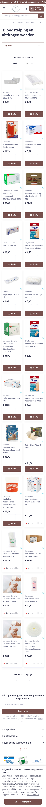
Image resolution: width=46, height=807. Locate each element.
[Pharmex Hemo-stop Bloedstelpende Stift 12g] (34, 179)
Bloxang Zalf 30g (9, 245)
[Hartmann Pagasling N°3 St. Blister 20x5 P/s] (34, 485)
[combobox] (20, 15)
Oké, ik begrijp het (23, 802)
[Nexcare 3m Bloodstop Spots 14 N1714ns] (34, 329)
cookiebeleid (33, 795)
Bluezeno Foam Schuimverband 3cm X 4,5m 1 (11, 450)
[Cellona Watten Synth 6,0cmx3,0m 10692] (12, 629)
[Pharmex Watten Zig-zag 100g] (34, 280)
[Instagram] (25, 749)
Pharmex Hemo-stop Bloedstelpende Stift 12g (33, 196)
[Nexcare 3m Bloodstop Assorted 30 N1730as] (34, 231)
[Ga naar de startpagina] (16, 8)
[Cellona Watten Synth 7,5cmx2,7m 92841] (12, 584)
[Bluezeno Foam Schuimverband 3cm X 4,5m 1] (12, 433)
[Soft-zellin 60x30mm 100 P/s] (34, 130)
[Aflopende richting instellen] (32, 64)
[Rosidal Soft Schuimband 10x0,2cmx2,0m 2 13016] (12, 179)
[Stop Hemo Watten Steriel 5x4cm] (12, 130)
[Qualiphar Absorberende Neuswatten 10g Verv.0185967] (12, 485)
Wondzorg (30, 22)
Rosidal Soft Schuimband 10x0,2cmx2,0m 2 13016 (12, 196)
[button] (23, 45)
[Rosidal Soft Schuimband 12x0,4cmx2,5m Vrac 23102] (34, 629)
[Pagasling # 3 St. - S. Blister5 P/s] (12, 280)
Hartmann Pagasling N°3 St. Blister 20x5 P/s (33, 502)
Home (4, 22)
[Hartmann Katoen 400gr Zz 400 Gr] (34, 584)
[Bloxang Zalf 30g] (12, 231)
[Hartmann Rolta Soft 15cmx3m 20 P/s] (34, 539)
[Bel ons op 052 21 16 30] (27, 9)
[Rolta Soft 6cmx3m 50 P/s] (12, 384)
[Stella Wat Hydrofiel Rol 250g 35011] (12, 539)
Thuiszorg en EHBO (16, 22)
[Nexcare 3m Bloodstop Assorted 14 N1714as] (34, 384)
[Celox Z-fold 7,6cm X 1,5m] (34, 433)
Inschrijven (23, 711)
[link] (17, 680)
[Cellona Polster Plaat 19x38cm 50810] (34, 81)
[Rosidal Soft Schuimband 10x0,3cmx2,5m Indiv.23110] (12, 329)
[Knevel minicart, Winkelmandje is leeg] (32, 9)
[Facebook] (20, 749)
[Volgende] (29, 680)
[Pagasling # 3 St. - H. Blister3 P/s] (12, 81)
